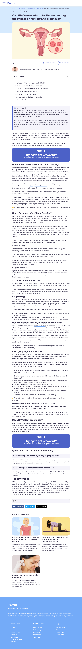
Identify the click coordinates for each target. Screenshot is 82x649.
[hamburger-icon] (4, 3)
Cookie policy (60, 634)
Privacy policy (60, 630)
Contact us (14, 634)
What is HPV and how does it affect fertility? (31, 83)
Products (13, 627)
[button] (67, 76)
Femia (13, 9)
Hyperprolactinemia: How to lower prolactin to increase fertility (25, 539)
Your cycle (36, 637)
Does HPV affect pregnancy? (27, 94)
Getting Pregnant (30, 9)
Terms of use (60, 632)
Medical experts (15, 632)
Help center (14, 637)
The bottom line (22, 100)
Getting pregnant (38, 630)
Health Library (21, 9)
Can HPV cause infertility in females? (29, 86)
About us (13, 630)
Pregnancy (36, 632)
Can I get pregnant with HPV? (27, 91)
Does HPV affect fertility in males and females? (32, 88)
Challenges (40, 9)
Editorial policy (60, 627)
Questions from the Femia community (29, 97)
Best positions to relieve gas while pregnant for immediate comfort (55, 539)
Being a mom (37, 634)
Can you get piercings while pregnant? (25, 576)
